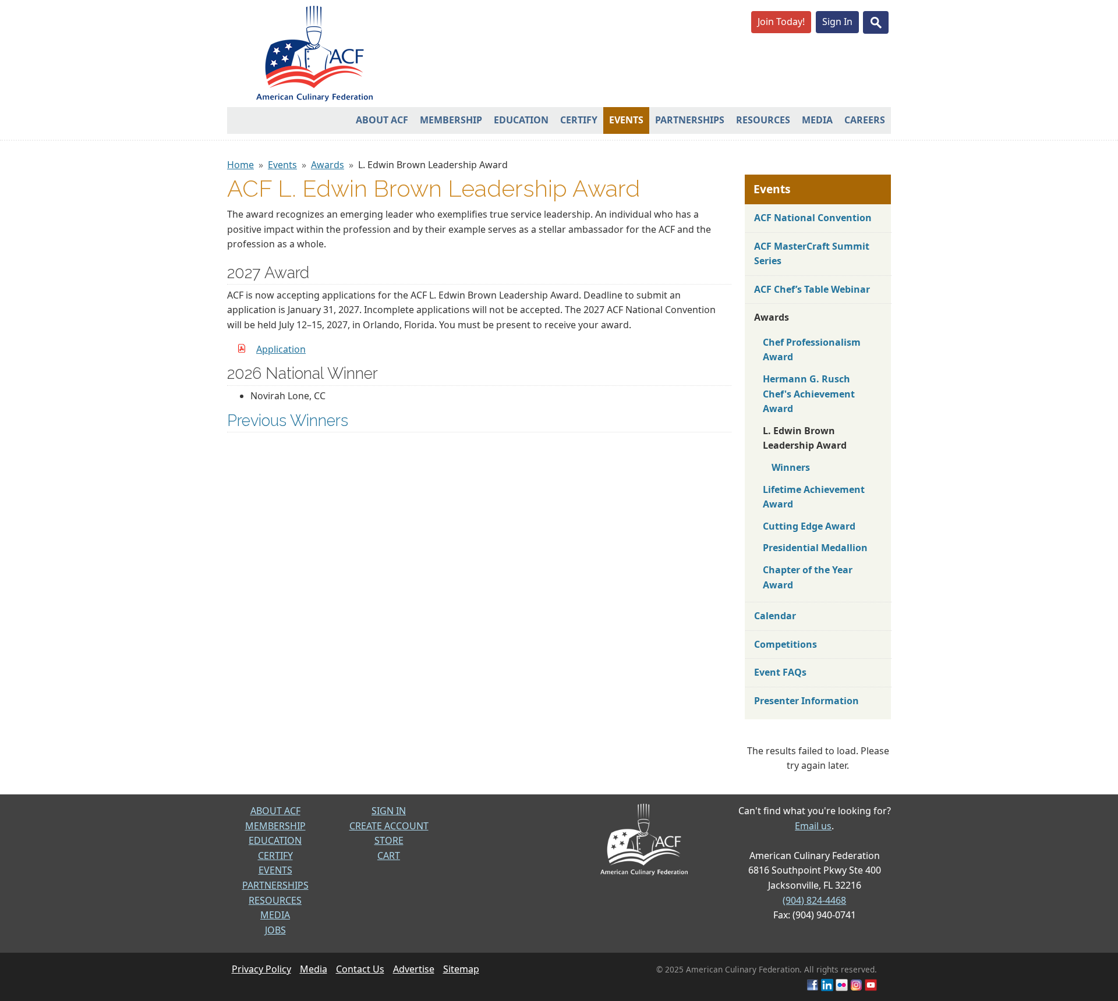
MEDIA (275, 914)
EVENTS (275, 870)
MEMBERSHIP (275, 825)
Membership (451, 119)
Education (521, 119)
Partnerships (689, 119)
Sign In (837, 21)
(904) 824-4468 (814, 900)
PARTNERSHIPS (275, 885)
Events (626, 119)
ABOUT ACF (275, 810)
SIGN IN (389, 810)
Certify (578, 119)
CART (388, 855)
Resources (763, 119)
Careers (864, 119)
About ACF (382, 119)
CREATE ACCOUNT (389, 825)
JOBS (275, 930)
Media (817, 119)
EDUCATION (275, 840)
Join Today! (781, 21)
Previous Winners (287, 420)
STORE (389, 840)
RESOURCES (275, 900)
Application (281, 349)
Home (240, 164)
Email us (813, 825)
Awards (327, 164)
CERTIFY (275, 855)
